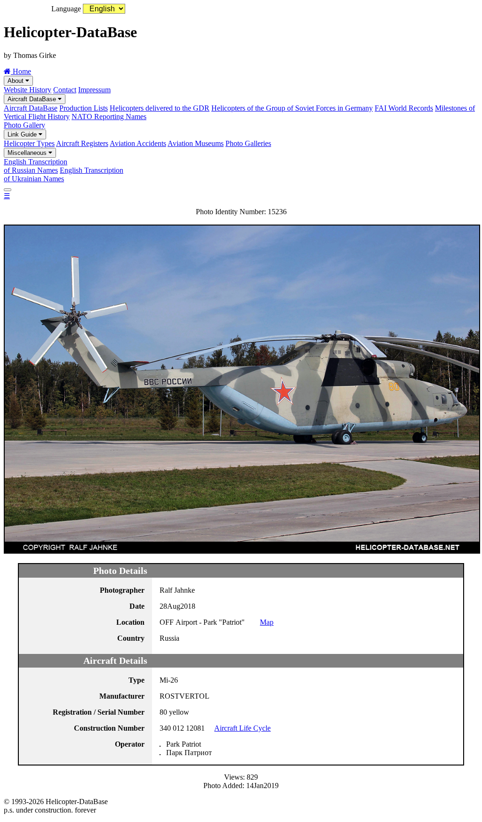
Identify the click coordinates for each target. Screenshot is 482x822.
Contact (64, 90)
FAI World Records (404, 108)
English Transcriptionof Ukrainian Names (63, 174)
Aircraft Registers (82, 143)
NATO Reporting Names (109, 117)
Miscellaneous (28, 152)
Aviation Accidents (138, 143)
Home (21, 71)
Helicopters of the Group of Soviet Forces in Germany (292, 108)
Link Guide (23, 134)
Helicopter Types (29, 143)
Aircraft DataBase (33, 99)
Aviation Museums (196, 143)
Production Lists (83, 108)
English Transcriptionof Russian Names (35, 166)
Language (66, 9)
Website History (27, 90)
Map (266, 622)
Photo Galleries (248, 143)
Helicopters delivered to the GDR (159, 108)
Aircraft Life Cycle (242, 728)
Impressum (94, 90)
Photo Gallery (24, 125)
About (16, 80)
